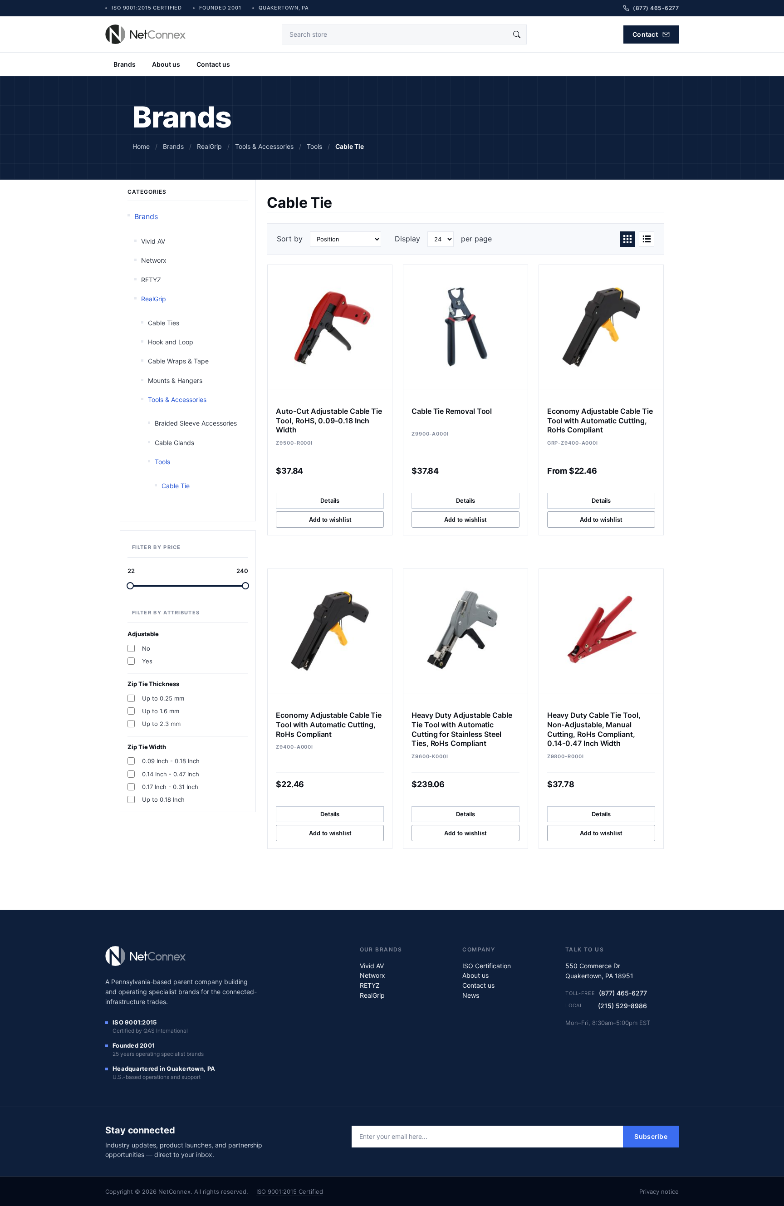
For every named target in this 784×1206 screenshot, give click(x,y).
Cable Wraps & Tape (178, 361)
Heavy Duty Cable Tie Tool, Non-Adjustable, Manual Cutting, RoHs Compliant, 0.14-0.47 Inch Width (594, 729)
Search (517, 34)
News (470, 995)
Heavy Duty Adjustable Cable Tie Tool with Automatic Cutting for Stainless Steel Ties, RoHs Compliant (462, 729)
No (146, 648)
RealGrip (153, 299)
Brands (124, 64)
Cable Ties (163, 323)
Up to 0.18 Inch (163, 799)
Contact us (213, 64)
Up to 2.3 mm (161, 723)
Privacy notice (659, 1191)
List (646, 239)
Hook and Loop (170, 342)
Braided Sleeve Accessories (196, 423)
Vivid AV (153, 241)
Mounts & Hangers (175, 380)
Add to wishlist (330, 519)
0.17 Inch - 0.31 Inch (170, 786)
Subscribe (650, 1136)
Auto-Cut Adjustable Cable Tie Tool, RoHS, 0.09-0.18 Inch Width (329, 421)
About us (166, 64)
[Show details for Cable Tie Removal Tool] (465, 327)
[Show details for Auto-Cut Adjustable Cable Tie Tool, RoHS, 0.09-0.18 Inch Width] (330, 327)
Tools (162, 462)
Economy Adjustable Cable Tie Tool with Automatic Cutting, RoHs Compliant (600, 421)
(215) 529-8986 (622, 1006)
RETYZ (151, 280)
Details (329, 500)
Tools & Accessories (177, 399)
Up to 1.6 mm (160, 711)
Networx (154, 260)
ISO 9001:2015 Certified (289, 1191)
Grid (627, 239)
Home (141, 146)
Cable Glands (174, 442)
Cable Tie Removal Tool (452, 411)
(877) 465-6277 (623, 993)
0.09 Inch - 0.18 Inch (171, 761)
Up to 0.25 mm (163, 698)
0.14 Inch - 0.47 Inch (170, 774)
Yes (147, 661)
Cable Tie (176, 486)
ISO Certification (486, 966)
